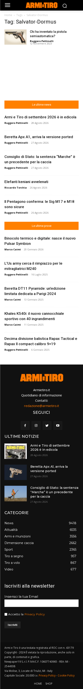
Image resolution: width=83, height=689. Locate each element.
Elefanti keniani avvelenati (26, 182)
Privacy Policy (34, 614)
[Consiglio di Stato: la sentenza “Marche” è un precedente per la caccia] (15, 493)
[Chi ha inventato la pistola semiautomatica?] (15, 37)
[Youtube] (58, 425)
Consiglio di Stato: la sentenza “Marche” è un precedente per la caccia (54, 492)
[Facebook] (25, 425)
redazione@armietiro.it (41, 405)
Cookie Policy (66, 675)
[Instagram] (36, 425)
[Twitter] (47, 425)
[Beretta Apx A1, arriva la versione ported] (15, 472)
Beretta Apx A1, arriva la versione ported (38, 137)
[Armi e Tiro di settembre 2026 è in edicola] (15, 451)
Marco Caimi (12, 249)
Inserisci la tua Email (21, 596)
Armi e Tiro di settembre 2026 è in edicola (40, 117)
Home (8, 15)
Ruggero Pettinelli (42, 41)
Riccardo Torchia (15, 187)
